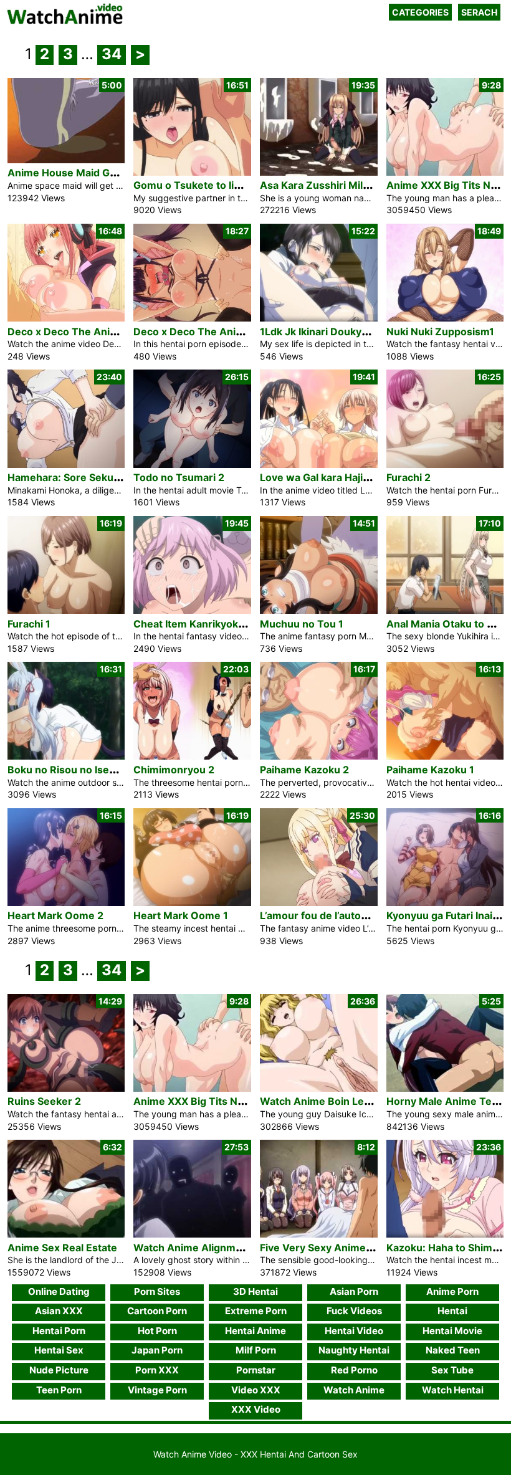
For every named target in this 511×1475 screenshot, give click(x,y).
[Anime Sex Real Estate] (66, 1234)
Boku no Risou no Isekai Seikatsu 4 (91, 769)
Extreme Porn (256, 1311)
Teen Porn (59, 1390)
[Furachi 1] (66, 610)
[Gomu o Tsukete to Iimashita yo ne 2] (192, 172)
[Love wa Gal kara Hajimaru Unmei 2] (319, 464)
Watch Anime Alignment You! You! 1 (220, 1247)
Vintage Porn (157, 1390)
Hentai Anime (255, 1331)
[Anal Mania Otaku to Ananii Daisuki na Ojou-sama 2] (445, 610)
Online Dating (59, 1291)
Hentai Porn (58, 1331)
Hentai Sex (59, 1350)
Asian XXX (59, 1311)
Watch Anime (353, 1390)
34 (112, 54)
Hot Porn (157, 1331)
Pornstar (255, 1370)
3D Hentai (255, 1291)
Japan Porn (157, 1350)
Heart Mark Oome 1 (180, 915)
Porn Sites (157, 1291)
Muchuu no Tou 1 (301, 624)
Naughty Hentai (353, 1350)
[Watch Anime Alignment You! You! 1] (192, 1234)
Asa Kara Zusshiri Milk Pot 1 (327, 185)
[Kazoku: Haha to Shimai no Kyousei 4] (445, 1234)
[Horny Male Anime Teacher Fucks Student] (445, 1088)
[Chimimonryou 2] (192, 756)
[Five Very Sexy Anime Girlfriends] (319, 1234)
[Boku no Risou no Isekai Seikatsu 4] (66, 756)
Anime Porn (452, 1291)
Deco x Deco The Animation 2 (79, 331)
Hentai (452, 1311)
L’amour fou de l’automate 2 (327, 915)
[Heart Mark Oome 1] (192, 902)
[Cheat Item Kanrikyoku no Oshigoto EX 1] (192, 610)
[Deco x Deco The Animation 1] (192, 318)
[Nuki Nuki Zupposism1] (445, 318)
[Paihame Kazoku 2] (319, 756)
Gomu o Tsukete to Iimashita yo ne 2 (221, 185)
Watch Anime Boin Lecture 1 (329, 1101)
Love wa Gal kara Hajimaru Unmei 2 (345, 477)
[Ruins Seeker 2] (66, 1088)
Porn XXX (157, 1370)
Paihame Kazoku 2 (304, 769)
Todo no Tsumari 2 (178, 477)
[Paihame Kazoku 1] (445, 756)
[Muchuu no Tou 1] (319, 610)
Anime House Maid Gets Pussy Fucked (100, 172)
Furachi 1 (28, 624)
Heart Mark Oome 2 (55, 915)
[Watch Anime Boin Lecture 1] (319, 1088)
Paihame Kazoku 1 (430, 769)
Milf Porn (256, 1350)
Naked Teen (453, 1350)
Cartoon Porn (157, 1311)
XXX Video (255, 1409)
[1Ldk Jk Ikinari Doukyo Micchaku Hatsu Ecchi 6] (319, 318)
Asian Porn (354, 1291)
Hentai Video (354, 1331)
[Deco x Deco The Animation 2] (66, 318)
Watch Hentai (453, 1390)
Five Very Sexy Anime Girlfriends (340, 1247)
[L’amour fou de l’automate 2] (319, 902)
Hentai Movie (452, 1331)
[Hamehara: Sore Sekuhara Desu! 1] (66, 464)
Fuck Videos (354, 1311)
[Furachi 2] (445, 464)
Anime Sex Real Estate (62, 1247)
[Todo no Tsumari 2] (192, 464)
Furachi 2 (408, 477)
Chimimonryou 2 (173, 769)
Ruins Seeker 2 (44, 1101)
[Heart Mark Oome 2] (66, 902)
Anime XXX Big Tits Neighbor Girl (214, 1101)
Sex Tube (452, 1370)
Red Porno (354, 1370)
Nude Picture (58, 1370)
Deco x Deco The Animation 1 (205, 331)
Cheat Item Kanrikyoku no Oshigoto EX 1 (231, 624)
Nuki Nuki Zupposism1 (440, 331)
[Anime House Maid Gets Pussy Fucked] (66, 160)
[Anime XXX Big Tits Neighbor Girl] (445, 172)
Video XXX (255, 1390)
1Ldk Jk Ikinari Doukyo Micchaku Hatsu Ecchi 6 (373, 331)
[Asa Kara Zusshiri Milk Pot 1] (319, 172)
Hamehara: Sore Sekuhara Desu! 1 (90, 477)
